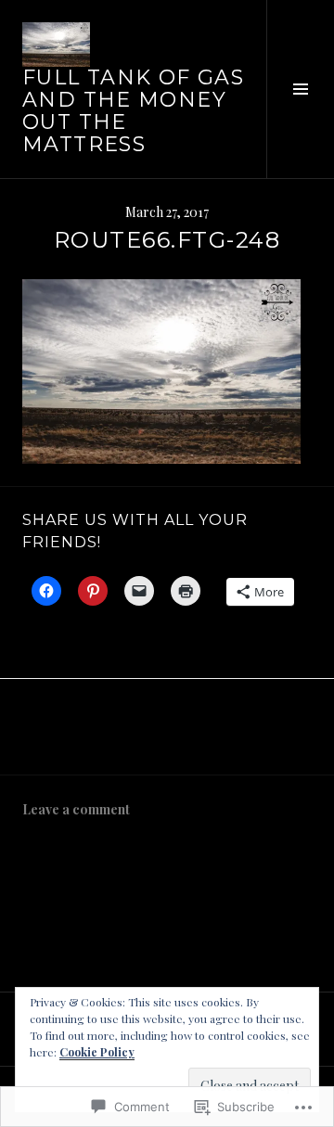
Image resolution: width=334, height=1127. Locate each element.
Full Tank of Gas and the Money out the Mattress (133, 111)
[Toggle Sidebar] (300, 89)
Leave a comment (76, 809)
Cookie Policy (97, 1051)
